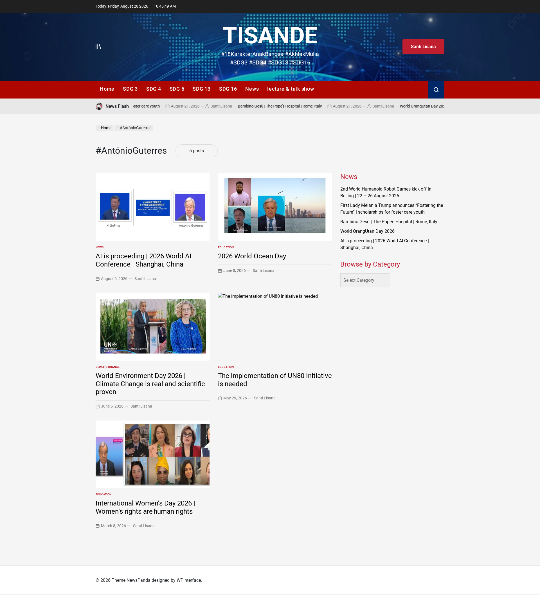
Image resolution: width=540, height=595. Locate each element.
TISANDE (270, 35)
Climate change (108, 366)
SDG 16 (228, 89)
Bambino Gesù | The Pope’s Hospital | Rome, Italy (261, 106)
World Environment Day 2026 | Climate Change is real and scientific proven (150, 384)
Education (226, 247)
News (252, 89)
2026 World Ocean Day (252, 256)
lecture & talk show (290, 89)
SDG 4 (153, 89)
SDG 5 (177, 89)
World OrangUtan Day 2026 (405, 106)
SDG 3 (130, 89)
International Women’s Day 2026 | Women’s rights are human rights (145, 507)
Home (107, 89)
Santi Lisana (423, 46)
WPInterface (189, 580)
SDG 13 (202, 89)
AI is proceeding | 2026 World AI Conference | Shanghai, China (144, 260)
